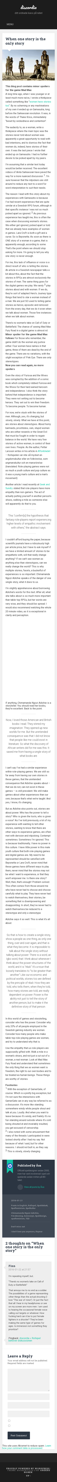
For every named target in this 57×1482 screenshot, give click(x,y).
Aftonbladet (44, 451)
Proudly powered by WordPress (28, 1468)
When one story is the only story (25, 41)
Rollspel (32, 1205)
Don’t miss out (18, 1226)
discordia (29, 7)
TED (27, 1218)
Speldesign (40, 1216)
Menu (10, 24)
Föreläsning (17, 1216)
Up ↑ (28, 1475)
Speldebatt (42, 1205)
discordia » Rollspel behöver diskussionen (25, 1339)
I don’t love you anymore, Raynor (27, 1231)
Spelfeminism (18, 1208)
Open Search (51, 24)
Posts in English (19, 1205)
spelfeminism (18, 1218)
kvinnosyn (29, 1216)
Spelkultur (31, 1208)
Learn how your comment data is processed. (26, 1447)
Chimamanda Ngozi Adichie (24, 1213)
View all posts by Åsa (34, 1187)
